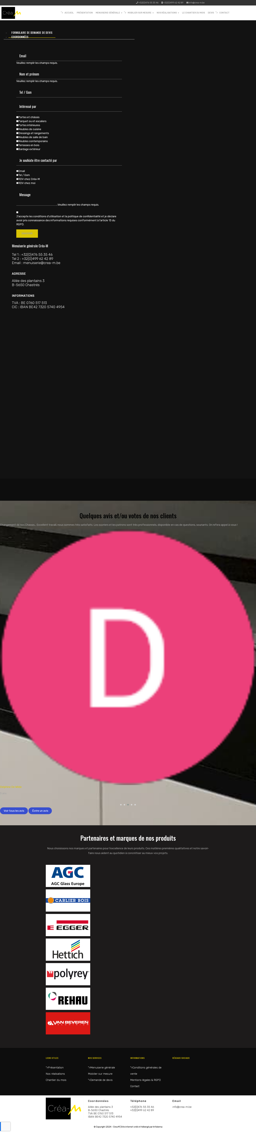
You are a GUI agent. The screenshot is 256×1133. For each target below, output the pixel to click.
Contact (224, 13)
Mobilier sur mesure (139, 13)
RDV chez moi (26, 183)
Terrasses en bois (28, 145)
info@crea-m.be (197, 2)
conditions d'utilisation (47, 216)
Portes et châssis (28, 117)
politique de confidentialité (84, 216)
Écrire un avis (40, 810)
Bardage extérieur (29, 149)
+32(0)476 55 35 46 (149, 2)
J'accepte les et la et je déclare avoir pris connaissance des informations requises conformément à (66, 220)
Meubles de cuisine (29, 129)
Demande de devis (101, 1080)
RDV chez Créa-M (29, 179)
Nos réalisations (167, 13)
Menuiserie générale (108, 13)
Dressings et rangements (33, 133)
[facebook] (84, 2)
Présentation (85, 13)
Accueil (69, 13)
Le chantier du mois (193, 13)
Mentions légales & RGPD (145, 1080)
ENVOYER (27, 233)
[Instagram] (88, 2)
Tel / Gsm (24, 175)
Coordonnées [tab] (19, 37)
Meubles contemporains (33, 141)
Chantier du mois (56, 1080)
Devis (211, 13)
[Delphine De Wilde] (128, 657)
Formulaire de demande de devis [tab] (31, 32)
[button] (121, 804)
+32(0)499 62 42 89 (173, 2)
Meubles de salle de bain (33, 137)
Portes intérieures (29, 125)
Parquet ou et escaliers (32, 121)
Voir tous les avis (14, 810)
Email (21, 171)
